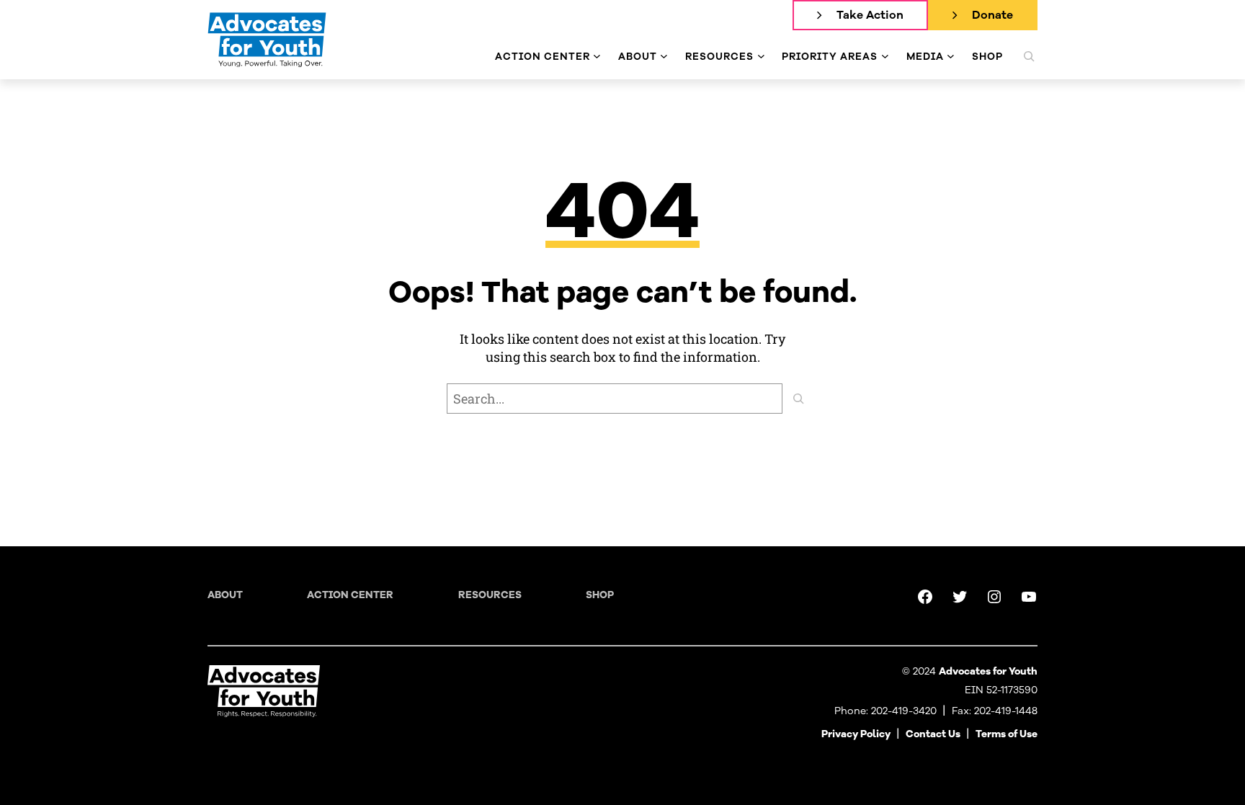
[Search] (798, 398)
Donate (992, 15)
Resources (490, 595)
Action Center (350, 595)
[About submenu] (664, 57)
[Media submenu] (951, 57)
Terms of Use (1007, 734)
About (225, 595)
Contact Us (933, 734)
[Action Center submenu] (597, 57)
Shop (600, 595)
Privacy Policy (856, 734)
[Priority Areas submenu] (885, 57)
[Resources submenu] (761, 57)
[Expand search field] (1029, 56)
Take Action (869, 15)
